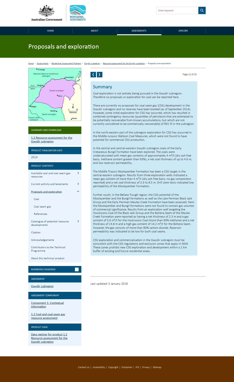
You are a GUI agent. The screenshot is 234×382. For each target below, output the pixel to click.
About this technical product (47, 258)
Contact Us (83, 367)
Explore (183, 30)
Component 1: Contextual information (47, 304)
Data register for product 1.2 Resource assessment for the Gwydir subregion (49, 338)
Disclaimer (127, 367)
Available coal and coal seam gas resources (50, 175)
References (40, 214)
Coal (36, 199)
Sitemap (157, 367)
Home (50, 30)
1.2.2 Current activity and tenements (78, 184)
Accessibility (99, 367)
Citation (35, 232)
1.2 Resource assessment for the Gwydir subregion (51, 139)
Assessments (139, 30)
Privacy (146, 367)
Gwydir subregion (92, 64)
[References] (93, 74)
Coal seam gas (42, 206)
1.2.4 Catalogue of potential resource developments (78, 221)
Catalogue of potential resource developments (50, 223)
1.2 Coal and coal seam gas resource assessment (48, 316)
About (94, 30)
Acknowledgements (42, 240)
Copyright (113, 367)
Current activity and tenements (49, 184)
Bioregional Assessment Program (66, 64)
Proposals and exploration (46, 191)
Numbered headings (43, 269)
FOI (137, 367)
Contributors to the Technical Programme (48, 249)
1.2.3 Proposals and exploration (78, 191)
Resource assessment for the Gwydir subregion (124, 64)
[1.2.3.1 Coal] (99, 74)
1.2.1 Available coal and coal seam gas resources (78, 173)
